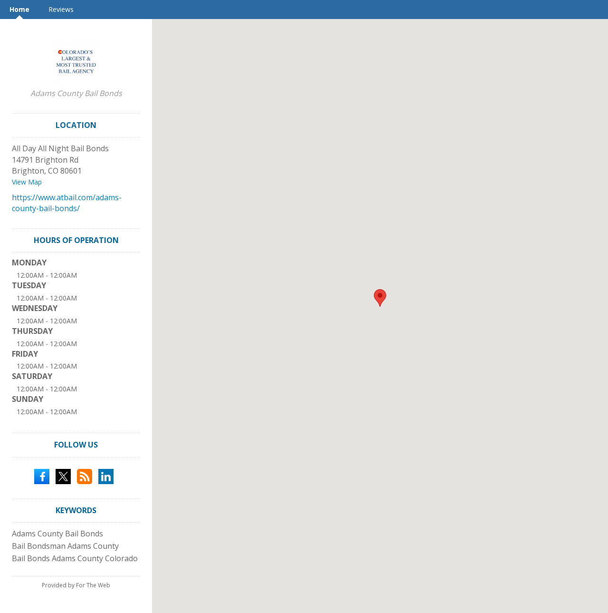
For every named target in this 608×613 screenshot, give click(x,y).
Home (19, 9)
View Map (27, 181)
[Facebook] (41, 475)
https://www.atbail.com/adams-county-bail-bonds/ (67, 203)
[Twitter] (63, 475)
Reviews (61, 9)
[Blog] (84, 475)
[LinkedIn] (106, 475)
